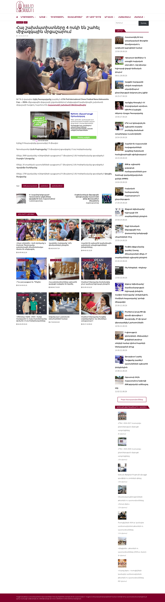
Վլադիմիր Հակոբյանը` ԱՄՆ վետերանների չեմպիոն (60, 244)
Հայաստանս (124, 17)
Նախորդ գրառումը (36, 201)
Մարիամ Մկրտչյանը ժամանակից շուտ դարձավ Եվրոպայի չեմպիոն (95, 283)
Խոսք (42, 17)
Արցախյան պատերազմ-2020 (26, 221)
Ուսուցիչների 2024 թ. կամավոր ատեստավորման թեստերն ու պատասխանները (131, 526)
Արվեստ (109, 17)
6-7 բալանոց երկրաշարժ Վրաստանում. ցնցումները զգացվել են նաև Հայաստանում (42, 197)
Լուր (25, 22)
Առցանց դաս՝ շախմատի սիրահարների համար (59, 318)
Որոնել (143, 23)
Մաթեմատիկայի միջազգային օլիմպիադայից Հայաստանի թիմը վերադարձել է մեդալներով (87, 198)
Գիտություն (57, 17)
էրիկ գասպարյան (30, 186)
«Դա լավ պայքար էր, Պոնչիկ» (28, 282)
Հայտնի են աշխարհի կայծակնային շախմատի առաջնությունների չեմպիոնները (96, 245)
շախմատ (44, 186)
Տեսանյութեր (75, 17)
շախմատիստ (57, 186)
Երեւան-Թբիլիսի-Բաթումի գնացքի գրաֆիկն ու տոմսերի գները (132, 476)
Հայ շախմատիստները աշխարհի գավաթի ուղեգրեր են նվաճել (63, 283)
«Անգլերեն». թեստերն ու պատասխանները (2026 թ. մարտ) (132, 550)
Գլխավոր (20, 22)
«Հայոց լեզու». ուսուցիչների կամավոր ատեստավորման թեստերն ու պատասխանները (131, 574)
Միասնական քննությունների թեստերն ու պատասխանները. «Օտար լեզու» (131, 500)
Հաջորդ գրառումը (92, 203)
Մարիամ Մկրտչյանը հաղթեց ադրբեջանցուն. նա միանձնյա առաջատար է (94, 319)
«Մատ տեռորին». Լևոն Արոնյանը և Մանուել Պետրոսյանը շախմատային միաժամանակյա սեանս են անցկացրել (31, 246)
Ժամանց (138, 17)
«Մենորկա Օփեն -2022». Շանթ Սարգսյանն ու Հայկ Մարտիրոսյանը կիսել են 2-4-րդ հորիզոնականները (31, 319)
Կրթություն (27, 17)
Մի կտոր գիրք (93, 17)
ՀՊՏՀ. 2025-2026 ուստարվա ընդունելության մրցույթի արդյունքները (129, 452)
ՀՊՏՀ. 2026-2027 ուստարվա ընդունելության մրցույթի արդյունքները (129, 426)
